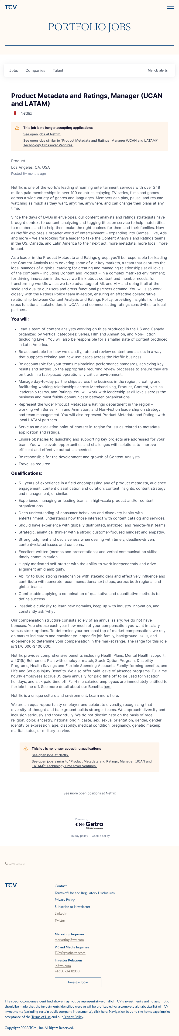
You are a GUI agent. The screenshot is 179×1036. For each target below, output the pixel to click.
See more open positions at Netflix (89, 793)
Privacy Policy (65, 900)
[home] (46, 7)
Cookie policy (101, 836)
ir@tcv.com (63, 966)
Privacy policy (78, 836)
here (107, 686)
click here (100, 1012)
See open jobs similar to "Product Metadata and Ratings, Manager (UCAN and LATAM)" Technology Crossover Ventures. (90, 142)
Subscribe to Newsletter (72, 907)
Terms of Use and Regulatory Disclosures (85, 893)
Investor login (78, 982)
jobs (13, 70)
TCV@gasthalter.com (70, 953)
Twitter (60, 921)
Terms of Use (41, 1017)
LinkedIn (61, 914)
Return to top (14, 864)
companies (35, 70)
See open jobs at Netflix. (42, 134)
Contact (61, 886)
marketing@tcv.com (69, 940)
